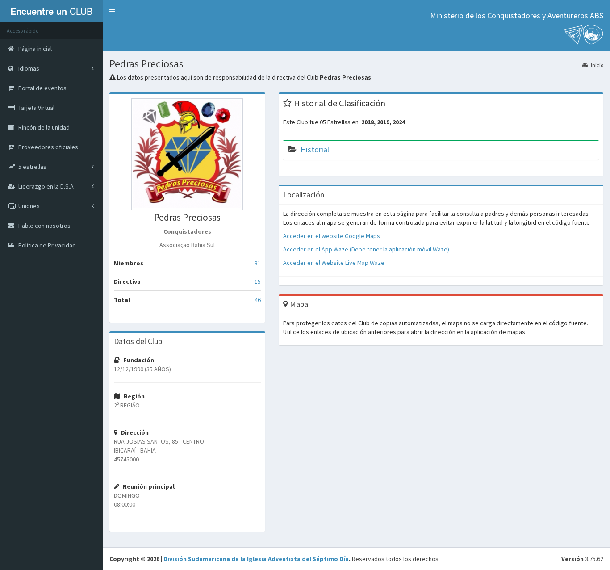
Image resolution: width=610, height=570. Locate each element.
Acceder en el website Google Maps (331, 236)
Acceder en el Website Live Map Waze (333, 263)
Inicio (596, 65)
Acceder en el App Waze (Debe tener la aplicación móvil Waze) (366, 249)
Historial (315, 149)
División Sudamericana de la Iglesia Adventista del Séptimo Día (256, 559)
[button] (112, 11)
